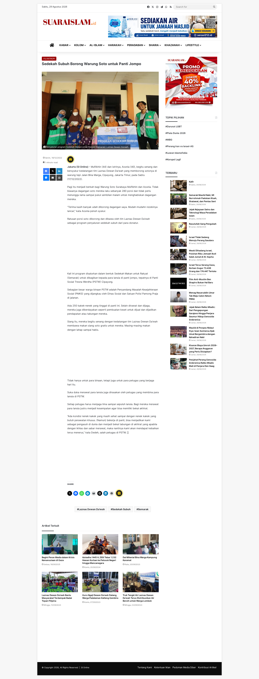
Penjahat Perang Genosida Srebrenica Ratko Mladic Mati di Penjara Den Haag (202, 362)
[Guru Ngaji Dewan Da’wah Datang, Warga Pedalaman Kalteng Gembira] (100, 582)
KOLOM (79, 45)
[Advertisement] (113, 250)
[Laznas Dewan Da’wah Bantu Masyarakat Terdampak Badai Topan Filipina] (60, 582)
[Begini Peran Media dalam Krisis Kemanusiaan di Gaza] (60, 544)
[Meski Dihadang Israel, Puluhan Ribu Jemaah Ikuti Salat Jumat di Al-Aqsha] (178, 254)
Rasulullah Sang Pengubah (202, 224)
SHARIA (154, 45)
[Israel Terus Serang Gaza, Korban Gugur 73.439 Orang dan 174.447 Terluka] (178, 269)
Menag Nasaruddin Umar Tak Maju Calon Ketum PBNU (201, 295)
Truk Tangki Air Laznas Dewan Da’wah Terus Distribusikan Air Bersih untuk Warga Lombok (138, 598)
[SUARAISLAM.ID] (69, 22)
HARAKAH (114, 45)
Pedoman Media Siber (184, 667)
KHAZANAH (172, 45)
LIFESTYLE (192, 45)
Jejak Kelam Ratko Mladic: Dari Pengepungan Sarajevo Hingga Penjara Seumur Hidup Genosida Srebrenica (202, 313)
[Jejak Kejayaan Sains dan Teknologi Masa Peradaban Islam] (178, 213)
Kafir (191, 181)
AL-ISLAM (95, 45)
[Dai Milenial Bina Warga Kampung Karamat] (141, 544)
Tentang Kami (144, 667)
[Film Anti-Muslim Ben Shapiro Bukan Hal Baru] (178, 283)
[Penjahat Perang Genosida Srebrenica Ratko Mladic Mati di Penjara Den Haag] (178, 363)
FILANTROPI (49, 58)
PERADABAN (135, 45)
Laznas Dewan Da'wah (92, 509)
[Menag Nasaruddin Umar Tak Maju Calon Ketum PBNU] (178, 296)
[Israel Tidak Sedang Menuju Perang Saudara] (178, 241)
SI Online (85, 667)
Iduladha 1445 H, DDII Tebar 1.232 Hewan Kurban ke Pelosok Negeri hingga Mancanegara (99, 560)
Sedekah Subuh (121, 509)
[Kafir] (178, 185)
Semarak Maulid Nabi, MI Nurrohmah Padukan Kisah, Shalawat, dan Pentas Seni (203, 198)
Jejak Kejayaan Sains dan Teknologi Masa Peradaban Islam (203, 212)
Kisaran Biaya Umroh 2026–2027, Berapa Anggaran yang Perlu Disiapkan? (203, 348)
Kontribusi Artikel (207, 667)
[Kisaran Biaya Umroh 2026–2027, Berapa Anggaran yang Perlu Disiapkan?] (178, 349)
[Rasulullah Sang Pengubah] (178, 227)
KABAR (63, 45)
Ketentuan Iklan (162, 667)
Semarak (143, 509)
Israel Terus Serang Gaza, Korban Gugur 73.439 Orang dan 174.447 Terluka (202, 268)
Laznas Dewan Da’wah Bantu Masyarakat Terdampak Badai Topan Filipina (57, 598)
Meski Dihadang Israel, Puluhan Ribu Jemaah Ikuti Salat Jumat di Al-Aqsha (202, 253)
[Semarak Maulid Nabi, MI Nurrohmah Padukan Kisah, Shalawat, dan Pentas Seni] (178, 199)
